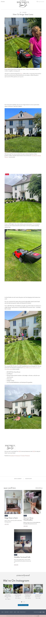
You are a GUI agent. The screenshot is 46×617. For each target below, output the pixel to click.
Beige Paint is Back (11, 518)
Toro (21, 73)
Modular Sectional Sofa (22, 557)
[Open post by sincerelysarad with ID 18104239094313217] (38, 588)
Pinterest (27, 455)
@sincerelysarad (23, 575)
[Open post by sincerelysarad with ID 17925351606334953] (28, 588)
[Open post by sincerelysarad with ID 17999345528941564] (18, 588)
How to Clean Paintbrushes (28, 519)
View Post (7, 524)
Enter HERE (25, 367)
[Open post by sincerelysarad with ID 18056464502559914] (8, 588)
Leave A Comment (18, 478)
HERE (19, 451)
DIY (20, 12)
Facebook (12, 455)
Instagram (17, 455)
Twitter (23, 455)
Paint (6, 515)
